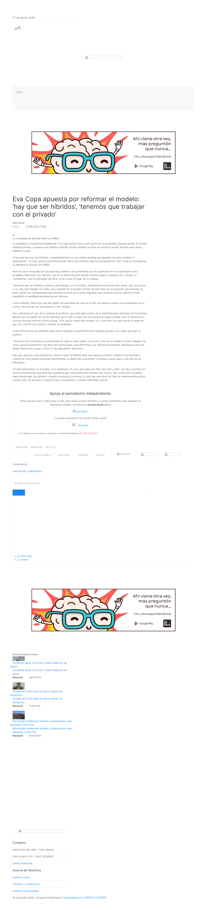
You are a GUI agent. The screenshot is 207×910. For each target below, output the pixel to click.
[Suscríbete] (80, 411)
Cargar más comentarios (27, 471)
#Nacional (22, 447)
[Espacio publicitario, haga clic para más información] (103, 152)
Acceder (83, 425)
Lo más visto (24, 555)
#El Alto (50, 447)
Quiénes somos (21, 877)
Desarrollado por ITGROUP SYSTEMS (84, 897)
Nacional (64, 455)
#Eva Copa (37, 447)
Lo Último (22, 559)
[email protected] (23, 863)
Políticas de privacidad (26, 890)
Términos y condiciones (26, 884)
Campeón (82, 455)
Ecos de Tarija (42, 455)
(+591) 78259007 (89, 433)
